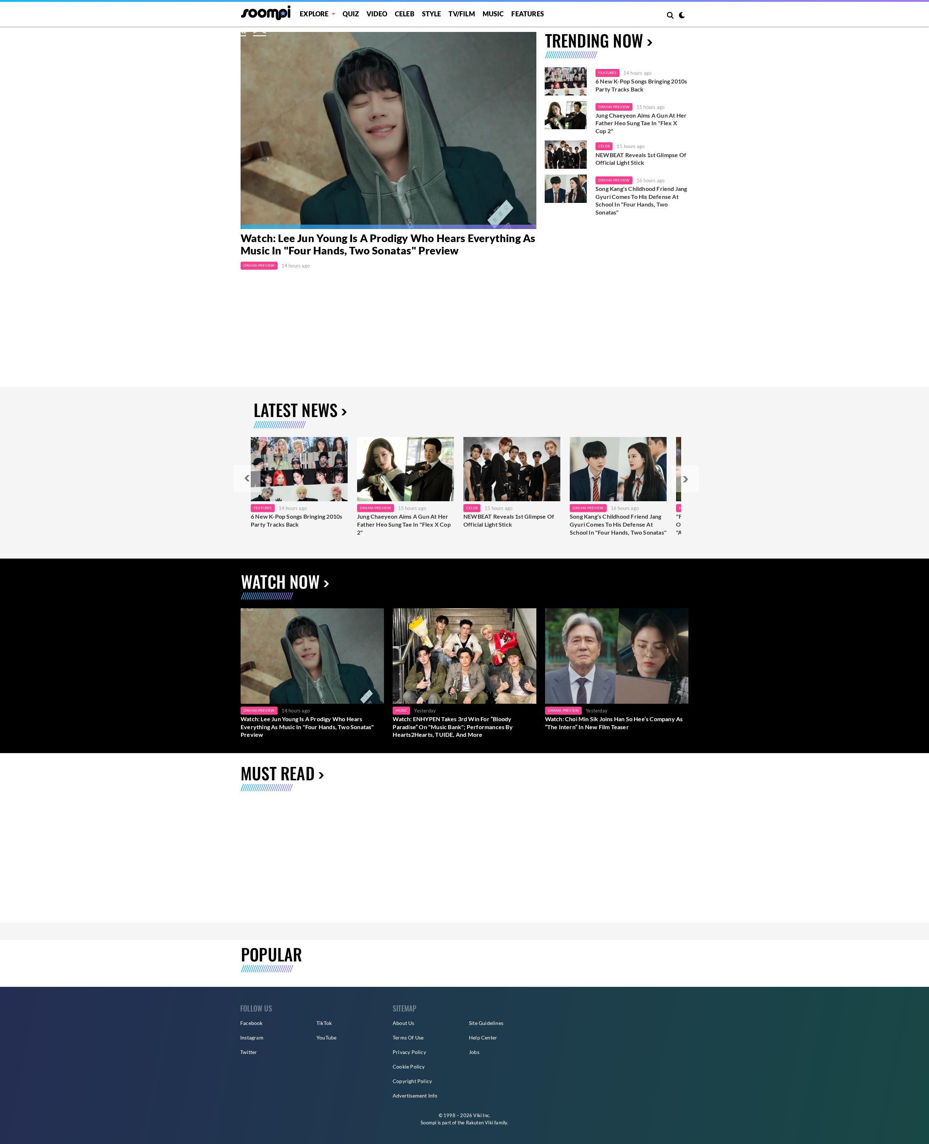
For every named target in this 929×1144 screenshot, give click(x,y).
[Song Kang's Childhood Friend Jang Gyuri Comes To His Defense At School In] (618, 469)
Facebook (251, 1023)
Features (527, 14)
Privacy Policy (409, 1052)
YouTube (326, 1037)
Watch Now (280, 581)
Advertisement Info (415, 1095)
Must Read (278, 773)
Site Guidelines (486, 1023)
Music (493, 14)
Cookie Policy (409, 1066)
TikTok (324, 1023)
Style (431, 14)
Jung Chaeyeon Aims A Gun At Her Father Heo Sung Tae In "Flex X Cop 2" (641, 123)
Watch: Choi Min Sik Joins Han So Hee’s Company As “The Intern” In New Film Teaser (614, 722)
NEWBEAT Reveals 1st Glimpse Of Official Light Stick (641, 158)
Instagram (251, 1037)
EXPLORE (314, 14)
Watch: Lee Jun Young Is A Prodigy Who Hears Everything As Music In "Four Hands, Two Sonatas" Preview (388, 244)
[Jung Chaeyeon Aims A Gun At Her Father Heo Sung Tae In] (405, 469)
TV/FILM (462, 14)
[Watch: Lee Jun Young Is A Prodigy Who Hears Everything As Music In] (388, 130)
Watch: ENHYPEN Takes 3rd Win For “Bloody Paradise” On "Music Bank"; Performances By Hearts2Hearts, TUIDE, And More (452, 726)
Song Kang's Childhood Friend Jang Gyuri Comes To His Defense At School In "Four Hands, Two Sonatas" (641, 200)
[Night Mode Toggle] (682, 16)
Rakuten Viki (479, 1122)
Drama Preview (259, 265)
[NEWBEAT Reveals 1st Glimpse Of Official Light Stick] (566, 154)
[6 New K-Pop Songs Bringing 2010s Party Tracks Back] (566, 81)
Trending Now (594, 40)
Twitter (248, 1052)
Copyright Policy (412, 1081)
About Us (403, 1023)
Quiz (351, 14)
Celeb (404, 14)
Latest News (295, 409)
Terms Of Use (408, 1037)
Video (377, 14)
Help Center (483, 1037)
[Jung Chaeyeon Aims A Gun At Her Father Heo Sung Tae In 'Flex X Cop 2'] (566, 115)
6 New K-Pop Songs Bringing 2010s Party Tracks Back (641, 85)
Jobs (474, 1052)
